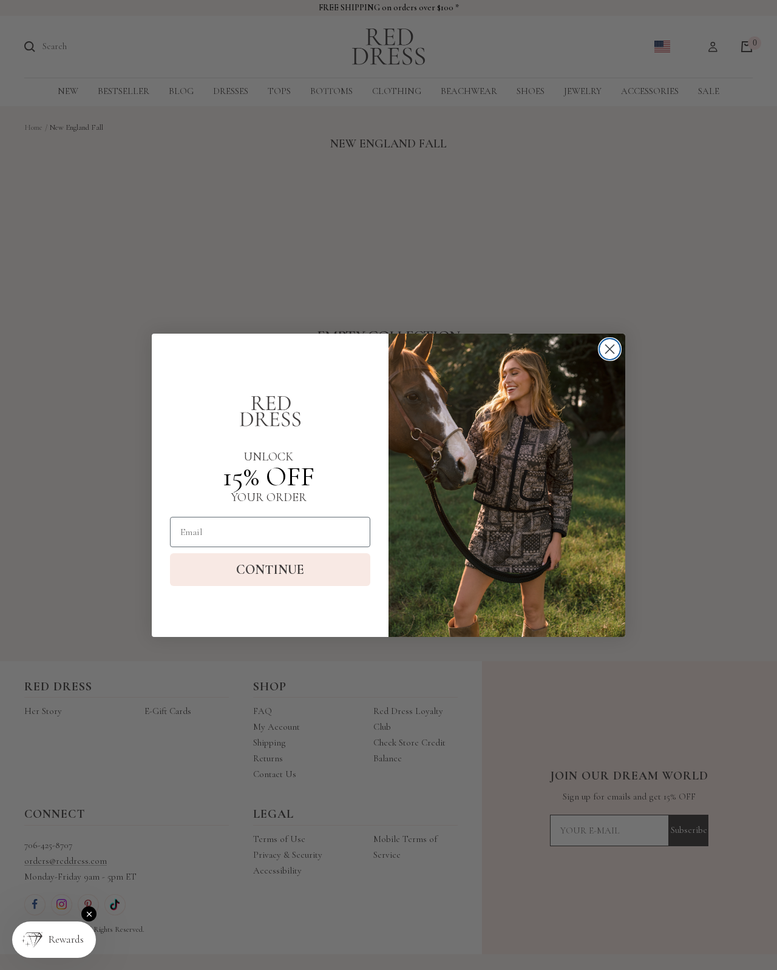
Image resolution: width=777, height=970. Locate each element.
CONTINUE (270, 570)
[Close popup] (89, 913)
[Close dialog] (609, 349)
